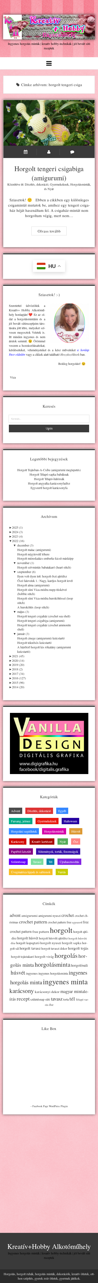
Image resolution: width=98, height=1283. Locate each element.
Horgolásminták (80, 184)
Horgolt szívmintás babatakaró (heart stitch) (44, 567)
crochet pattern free (59, 922)
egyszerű (77, 922)
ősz (51, 1005)
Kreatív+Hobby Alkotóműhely (49, 1246)
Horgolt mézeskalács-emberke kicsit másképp (45, 558)
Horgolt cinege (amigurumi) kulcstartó (41, 638)
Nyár (51, 189)
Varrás (62, 872)
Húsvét (75, 831)
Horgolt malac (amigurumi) (34, 550)
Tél (50, 862)
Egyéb (62, 811)
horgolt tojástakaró (22, 957)
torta (66, 999)
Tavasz (37, 862)
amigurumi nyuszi (49, 916)
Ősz (75, 841)
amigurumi (29, 915)
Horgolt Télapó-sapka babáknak (49, 474)
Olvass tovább (52, 231)
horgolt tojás (78, 948)
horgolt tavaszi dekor (54, 948)
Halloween (70, 821)
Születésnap (18, 862)
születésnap (37, 999)
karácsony (21, 991)
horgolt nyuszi (50, 942)
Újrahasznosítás (69, 862)
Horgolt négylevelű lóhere (33, 554)
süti (47, 999)
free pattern (40, 931)
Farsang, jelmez (20, 821)
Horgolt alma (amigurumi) (33, 585)
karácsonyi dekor (47, 991)
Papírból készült (21, 851)
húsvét (18, 972)
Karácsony (17, 841)
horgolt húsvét (27, 937)
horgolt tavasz (30, 948)
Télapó (79, 999)
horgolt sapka (71, 942)
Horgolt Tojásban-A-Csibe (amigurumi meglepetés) (49, 470)
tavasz (56, 998)
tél (72, 998)
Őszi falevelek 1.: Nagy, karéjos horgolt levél (45, 581)
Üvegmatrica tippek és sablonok (30, 872)
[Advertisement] (49, 1169)
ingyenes (32, 973)
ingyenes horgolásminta (53, 973)
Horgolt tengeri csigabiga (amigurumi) (49, 123)
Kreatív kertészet (42, 841)
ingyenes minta (65, 981)
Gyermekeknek (59, 184)
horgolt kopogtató (27, 942)
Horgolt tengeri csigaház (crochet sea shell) (43, 616)
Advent (15, 811)
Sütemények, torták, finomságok (58, 851)
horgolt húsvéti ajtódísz (53, 938)
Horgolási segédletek (24, 831)
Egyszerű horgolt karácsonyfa (49, 488)
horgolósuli (79, 965)
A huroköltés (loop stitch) (33, 607)
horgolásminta (52, 964)
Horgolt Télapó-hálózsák (49, 479)
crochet (67, 915)
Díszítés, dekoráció (36, 184)
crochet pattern (33, 921)
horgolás (66, 955)
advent (15, 915)
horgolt (61, 930)
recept (23, 998)
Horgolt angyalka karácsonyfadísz (49, 483)
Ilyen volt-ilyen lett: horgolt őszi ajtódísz (42, 576)
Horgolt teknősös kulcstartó (34, 642)
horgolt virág (44, 956)
